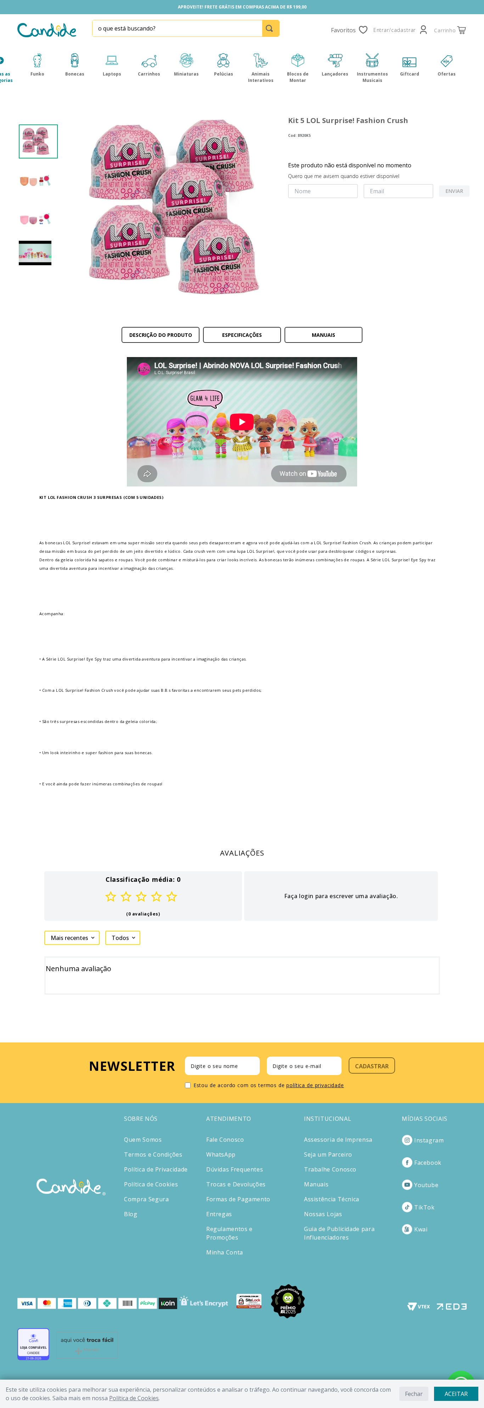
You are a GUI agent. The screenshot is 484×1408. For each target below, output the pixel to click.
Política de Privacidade (156, 1169)
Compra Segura (146, 1199)
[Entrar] (400, 30)
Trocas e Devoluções (236, 1184)
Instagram (429, 1140)
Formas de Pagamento (238, 1199)
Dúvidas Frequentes (234, 1169)
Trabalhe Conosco (330, 1169)
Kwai (421, 1229)
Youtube (426, 1185)
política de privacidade (315, 1085)
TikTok (424, 1207)
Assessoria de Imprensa (338, 1139)
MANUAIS (323, 335)
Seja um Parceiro (328, 1154)
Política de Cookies (134, 1398)
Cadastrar (372, 1066)
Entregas (219, 1214)
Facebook (427, 1163)
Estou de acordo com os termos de (268, 1085)
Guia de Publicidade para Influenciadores (339, 1233)
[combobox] (185, 28)
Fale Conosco (225, 1139)
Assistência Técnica (331, 1199)
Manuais (316, 1184)
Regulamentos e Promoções (229, 1233)
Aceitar (456, 1394)
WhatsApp (221, 1154)
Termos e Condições (153, 1154)
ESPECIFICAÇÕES (242, 335)
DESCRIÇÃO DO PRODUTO (160, 335)
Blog (130, 1214)
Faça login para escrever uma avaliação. (341, 896)
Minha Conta (224, 1252)
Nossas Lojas (323, 1214)
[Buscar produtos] (271, 28)
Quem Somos (143, 1139)
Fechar (414, 1394)
